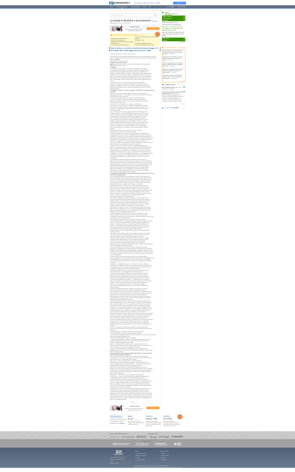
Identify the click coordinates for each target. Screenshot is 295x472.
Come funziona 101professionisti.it (117, 457)
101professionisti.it (114, 10)
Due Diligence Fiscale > (140, 40)
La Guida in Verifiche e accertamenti (130, 20)
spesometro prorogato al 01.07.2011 (170, 22)
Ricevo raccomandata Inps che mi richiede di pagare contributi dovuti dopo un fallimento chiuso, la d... (173, 64)
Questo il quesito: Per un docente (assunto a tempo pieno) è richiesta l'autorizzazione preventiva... (172, 52)
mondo (177, 437)
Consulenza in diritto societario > (118, 40)
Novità (144, 6)
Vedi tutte (182, 104)
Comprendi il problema (122, 6)
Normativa (134, 10)
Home (111, 6)
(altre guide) (154, 21)
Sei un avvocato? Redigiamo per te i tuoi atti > (144, 45)
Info (150, 6)
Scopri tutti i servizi (172, 425)
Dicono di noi (164, 459)
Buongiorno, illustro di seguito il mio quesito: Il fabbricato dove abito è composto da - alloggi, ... (173, 58)
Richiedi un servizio (114, 463)
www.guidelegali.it (161, 444)
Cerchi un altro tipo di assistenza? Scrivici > (120, 45)
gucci (115, 437)
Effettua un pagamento (141, 455)
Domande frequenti (140, 459)
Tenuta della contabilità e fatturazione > (143, 43)
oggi (164, 437)
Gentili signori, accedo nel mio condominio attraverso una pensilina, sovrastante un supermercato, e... (172, 77)
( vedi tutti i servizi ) (142, 35)
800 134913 (181, 6)
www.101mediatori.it (142, 444)
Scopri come (179, 3)
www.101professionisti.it (121, 444)
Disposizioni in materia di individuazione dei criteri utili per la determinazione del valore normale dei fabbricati (173, 34)
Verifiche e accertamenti (125, 10)
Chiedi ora (152, 28)
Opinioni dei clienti (165, 455)
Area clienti (170, 6)
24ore (152, 437)
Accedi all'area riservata (141, 453)
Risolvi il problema (135, 6)
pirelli (141, 437)
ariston (128, 437)
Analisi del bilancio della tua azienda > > (119, 38)
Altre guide (182, 42)
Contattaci (163, 457)
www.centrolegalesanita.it (178, 444)
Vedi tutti (182, 81)
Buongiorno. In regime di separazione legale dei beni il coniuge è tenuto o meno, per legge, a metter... (173, 70)
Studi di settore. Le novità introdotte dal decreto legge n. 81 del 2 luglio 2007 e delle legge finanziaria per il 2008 (172, 28)
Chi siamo (163, 453)
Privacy (137, 457)
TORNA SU (133, 402)
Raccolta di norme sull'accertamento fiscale (171, 24)
